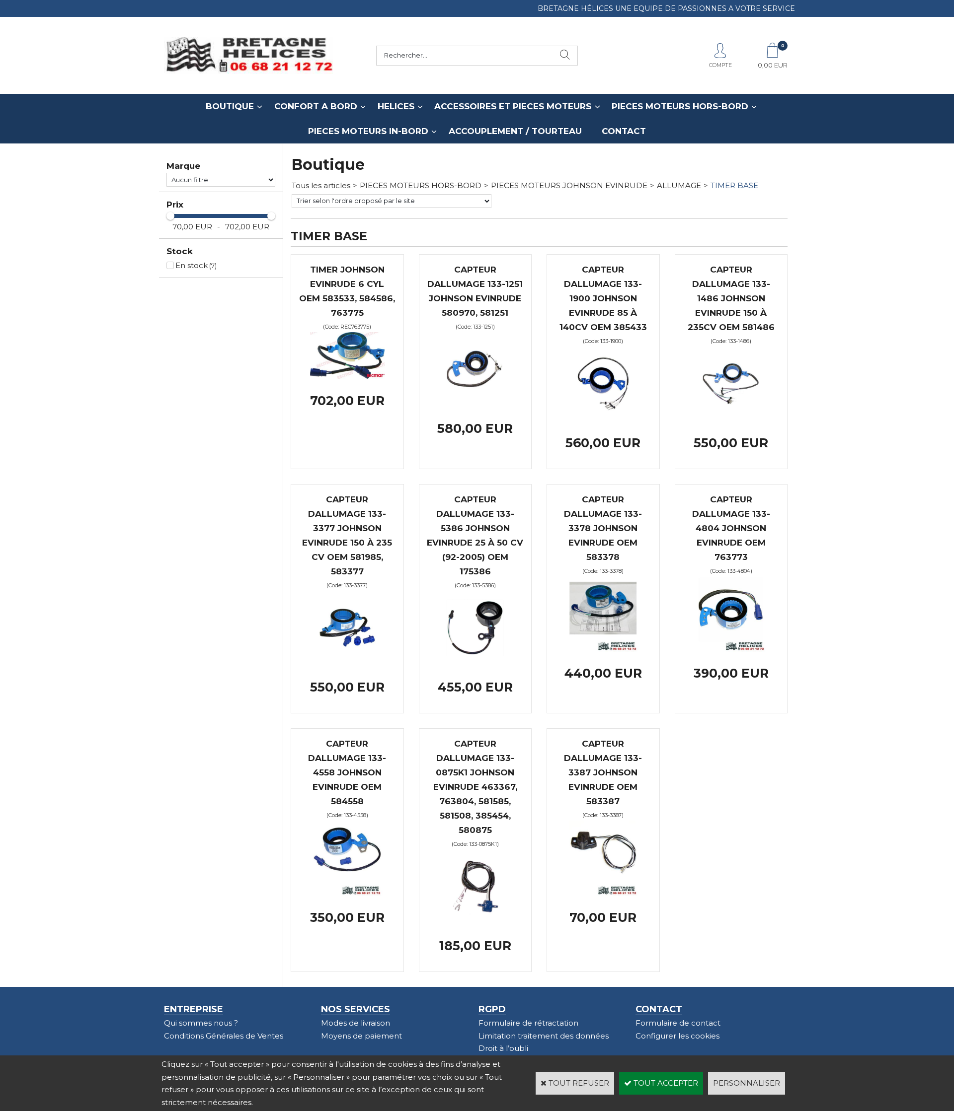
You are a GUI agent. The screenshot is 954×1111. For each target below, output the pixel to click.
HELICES (396, 106)
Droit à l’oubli (503, 1048)
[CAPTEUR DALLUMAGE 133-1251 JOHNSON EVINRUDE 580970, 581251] (475, 404)
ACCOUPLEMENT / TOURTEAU (515, 131)
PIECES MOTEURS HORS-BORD (680, 106)
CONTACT (624, 131)
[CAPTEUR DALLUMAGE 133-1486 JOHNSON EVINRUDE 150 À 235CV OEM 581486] (731, 418)
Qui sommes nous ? (201, 1023)
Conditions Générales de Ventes (223, 1036)
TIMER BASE (734, 185)
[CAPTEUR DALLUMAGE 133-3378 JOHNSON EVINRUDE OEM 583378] (603, 649)
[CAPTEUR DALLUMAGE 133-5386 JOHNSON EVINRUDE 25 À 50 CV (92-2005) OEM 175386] (475, 662)
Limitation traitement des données (543, 1036)
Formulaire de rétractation (528, 1023)
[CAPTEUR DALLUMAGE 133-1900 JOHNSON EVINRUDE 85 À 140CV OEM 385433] (603, 418)
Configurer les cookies (677, 1036)
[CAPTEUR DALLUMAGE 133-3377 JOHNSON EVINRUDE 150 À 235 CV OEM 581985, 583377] (347, 662)
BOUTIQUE (230, 106)
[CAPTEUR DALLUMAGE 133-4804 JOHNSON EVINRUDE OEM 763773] (731, 649)
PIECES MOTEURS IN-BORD (368, 131)
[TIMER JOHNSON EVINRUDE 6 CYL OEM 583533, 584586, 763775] (347, 376)
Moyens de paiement (361, 1036)
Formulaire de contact (678, 1023)
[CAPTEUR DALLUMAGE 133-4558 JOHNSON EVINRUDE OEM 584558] (347, 893)
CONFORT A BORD (315, 106)
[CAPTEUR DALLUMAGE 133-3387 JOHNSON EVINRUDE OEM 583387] (603, 893)
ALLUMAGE (679, 185)
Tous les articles (321, 185)
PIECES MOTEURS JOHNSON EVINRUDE (569, 185)
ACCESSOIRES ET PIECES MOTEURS (512, 106)
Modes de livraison (355, 1023)
